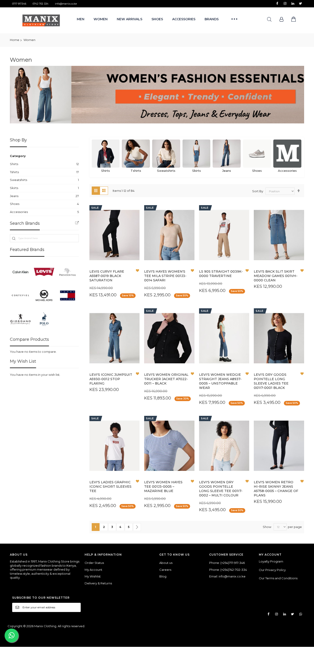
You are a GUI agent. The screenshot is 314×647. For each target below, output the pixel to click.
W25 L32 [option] (224, 257)
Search (269, 19)
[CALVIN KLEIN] (20, 272)
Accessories (287, 170)
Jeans (226, 170)
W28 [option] (279, 257)
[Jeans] (227, 154)
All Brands (77, 223)
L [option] (174, 360)
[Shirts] (106, 154)
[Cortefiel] (20, 295)
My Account (93, 569)
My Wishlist (93, 576)
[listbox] (116, 251)
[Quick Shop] (114, 266)
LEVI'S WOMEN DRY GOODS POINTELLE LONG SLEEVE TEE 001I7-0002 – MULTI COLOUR (221, 488)
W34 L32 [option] (101, 251)
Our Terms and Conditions (278, 578)
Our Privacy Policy (272, 570)
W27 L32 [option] (101, 257)
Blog (162, 576)
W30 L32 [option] (101, 245)
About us (165, 563)
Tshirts (136, 170)
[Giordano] (20, 318)
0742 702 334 (41, 3)
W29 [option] (266, 257)
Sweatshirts (166, 170)
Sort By (257, 191)
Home (14, 40)
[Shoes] (257, 154)
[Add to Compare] (125, 266)
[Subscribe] (75, 607)
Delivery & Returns (98, 583)
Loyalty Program (271, 561)
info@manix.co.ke (66, 3)
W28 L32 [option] (120, 251)
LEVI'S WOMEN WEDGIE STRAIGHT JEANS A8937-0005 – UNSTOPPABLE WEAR (220, 381)
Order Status (94, 563)
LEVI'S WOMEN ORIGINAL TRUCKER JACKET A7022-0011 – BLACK (166, 379)
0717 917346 (19, 3)
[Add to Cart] (103, 266)
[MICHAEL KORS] (43, 295)
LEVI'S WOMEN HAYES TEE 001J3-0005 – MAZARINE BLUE (163, 486)
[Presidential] (67, 272)
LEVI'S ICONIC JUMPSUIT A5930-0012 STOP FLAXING (110, 379)
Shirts (105, 170)
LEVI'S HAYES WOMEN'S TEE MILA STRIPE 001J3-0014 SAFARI (165, 275)
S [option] (115, 360)
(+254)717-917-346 (232, 563)
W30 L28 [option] (215, 360)
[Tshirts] (136, 154)
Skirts (196, 170)
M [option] (123, 360)
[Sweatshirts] (166, 154)
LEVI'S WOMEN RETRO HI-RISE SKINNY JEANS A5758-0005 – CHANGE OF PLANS (276, 488)
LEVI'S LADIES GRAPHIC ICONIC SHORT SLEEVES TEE (110, 486)
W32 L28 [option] (234, 360)
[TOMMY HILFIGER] (67, 295)
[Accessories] (287, 154)
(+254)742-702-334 (233, 569)
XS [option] (169, 257)
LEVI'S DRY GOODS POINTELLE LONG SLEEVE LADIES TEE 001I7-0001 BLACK (271, 381)
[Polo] (43, 318)
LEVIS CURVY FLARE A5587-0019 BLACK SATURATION (106, 275)
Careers (165, 569)
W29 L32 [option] (120, 245)
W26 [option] (292, 257)
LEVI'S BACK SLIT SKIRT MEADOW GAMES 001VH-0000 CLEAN (275, 275)
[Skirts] (197, 154)
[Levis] (43, 272)
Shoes (257, 170)
